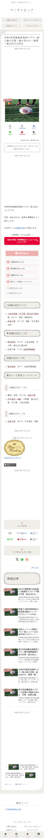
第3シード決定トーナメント (21, 282)
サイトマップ (32, 830)
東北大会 (21, 228)
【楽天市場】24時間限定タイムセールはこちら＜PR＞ (22, 241)
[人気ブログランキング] (14, 448)
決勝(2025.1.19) (17, 275)
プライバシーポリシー (32, 826)
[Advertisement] (22, 73)
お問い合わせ (11, 826)
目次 (20, 253)
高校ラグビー (11, 465)
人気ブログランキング (12, 458)
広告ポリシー (11, 830)
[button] (34, 133)
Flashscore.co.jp (14, 809)
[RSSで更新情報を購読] (27, 559)
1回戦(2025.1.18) (15, 288)
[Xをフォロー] (17, 559)
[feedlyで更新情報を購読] (22, 559)
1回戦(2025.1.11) (17, 262)
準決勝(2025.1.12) (18, 269)
